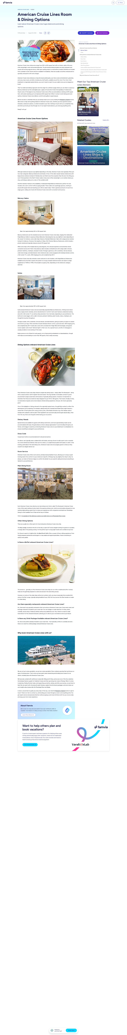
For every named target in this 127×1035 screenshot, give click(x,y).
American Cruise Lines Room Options (88, 48)
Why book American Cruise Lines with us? (89, 75)
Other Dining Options (85, 65)
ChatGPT (87, 33)
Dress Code (83, 59)
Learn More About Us (28, 715)
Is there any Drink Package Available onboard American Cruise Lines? (93, 72)
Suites (82, 52)
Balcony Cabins (84, 50)
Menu (121, 2)
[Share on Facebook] (45, 32)
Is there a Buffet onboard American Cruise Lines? (91, 67)
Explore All (106, 120)
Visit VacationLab (29, 744)
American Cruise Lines (23, 9)
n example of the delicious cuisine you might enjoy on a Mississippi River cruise (43, 516)
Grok (103, 33)
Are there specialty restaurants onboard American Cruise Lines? (94, 69)
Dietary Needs (84, 56)
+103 (80, 109)
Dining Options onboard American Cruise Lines (90, 54)
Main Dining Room (84, 63)
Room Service (83, 61)
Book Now (71, 1030)
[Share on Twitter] (48, 32)
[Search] (113, 2)
